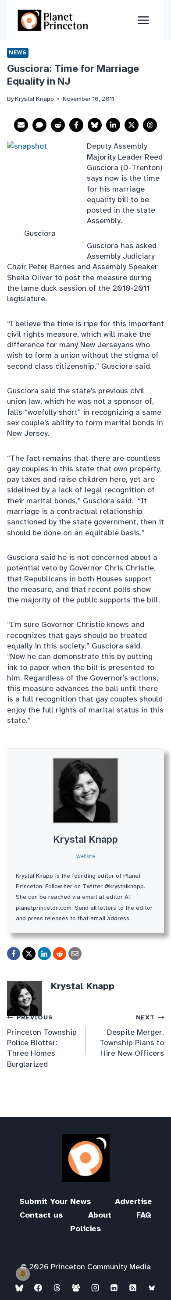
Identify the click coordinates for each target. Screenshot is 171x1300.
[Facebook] (38, 1288)
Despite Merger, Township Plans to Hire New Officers (132, 1035)
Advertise (133, 1201)
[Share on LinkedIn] (113, 125)
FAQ (143, 1215)
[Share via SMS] (39, 125)
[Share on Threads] (150, 125)
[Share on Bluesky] (95, 125)
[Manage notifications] (23, 1274)
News (18, 52)
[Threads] (57, 1288)
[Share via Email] (21, 125)
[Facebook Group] (76, 1288)
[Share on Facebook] (76, 125)
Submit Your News (55, 1201)
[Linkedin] (114, 1288)
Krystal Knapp (85, 839)
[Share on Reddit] (58, 125)
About (99, 1215)
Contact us (41, 1215)
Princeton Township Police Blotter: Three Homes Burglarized (42, 1040)
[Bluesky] (19, 1288)
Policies (85, 1228)
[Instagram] (95, 1288)
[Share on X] (132, 125)
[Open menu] (143, 20)
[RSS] (133, 1288)
